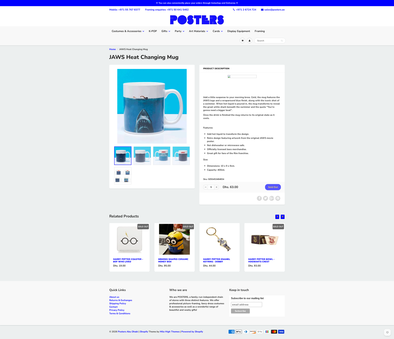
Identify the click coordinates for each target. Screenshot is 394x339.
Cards (216, 31)
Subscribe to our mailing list (247, 298)
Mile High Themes (169, 331)
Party (178, 31)
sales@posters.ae (274, 9)
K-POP (153, 31)
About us (114, 297)
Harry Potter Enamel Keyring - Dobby (216, 260)
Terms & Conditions (119, 313)
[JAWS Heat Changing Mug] (152, 106)
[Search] (282, 40)
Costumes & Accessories (126, 31)
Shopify (144, 331)
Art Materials (197, 31)
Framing (260, 31)
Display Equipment (238, 31)
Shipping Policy (117, 303)
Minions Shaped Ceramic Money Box (173, 260)
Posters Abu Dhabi (128, 331)
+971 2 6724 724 (246, 9)
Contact (113, 306)
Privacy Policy (116, 310)
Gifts (164, 31)
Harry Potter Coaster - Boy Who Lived (128, 260)
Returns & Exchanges (120, 300)
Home (112, 49)
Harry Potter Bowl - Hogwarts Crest (261, 260)
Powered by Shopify (192, 331)
